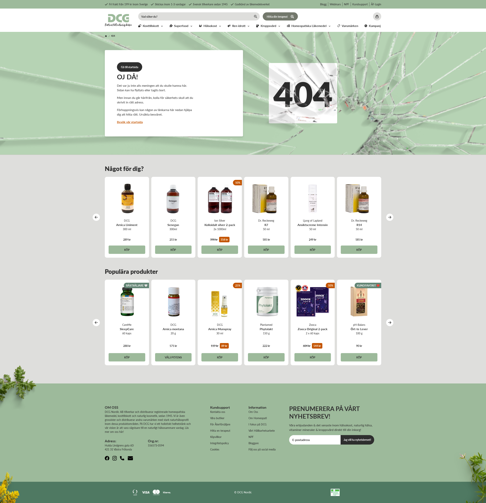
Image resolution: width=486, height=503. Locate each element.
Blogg (323, 4)
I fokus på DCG (258, 424)
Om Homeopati (258, 418)
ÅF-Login (376, 4)
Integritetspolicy (219, 443)
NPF (346, 4)
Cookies (214, 449)
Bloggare (254, 443)
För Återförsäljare (220, 424)
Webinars (335, 4)
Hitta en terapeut (220, 430)
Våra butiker (217, 418)
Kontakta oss (217, 412)
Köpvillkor (216, 437)
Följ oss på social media (262, 449)
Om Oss (253, 412)
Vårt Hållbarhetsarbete (262, 430)
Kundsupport (360, 4)
